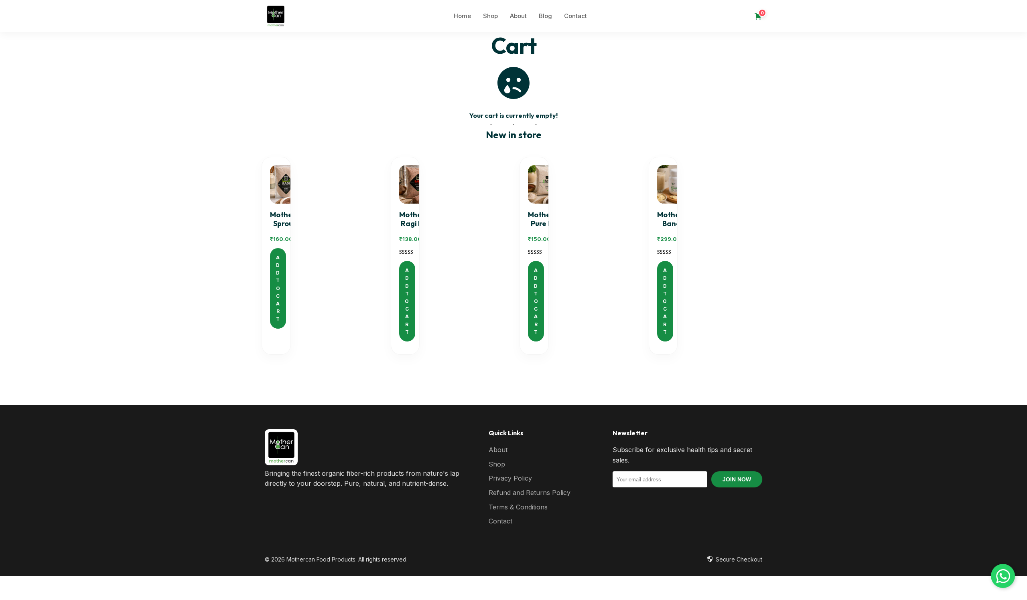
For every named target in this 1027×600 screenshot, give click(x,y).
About (518, 16)
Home (462, 16)
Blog (545, 16)
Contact (575, 16)
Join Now (737, 479)
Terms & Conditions (518, 507)
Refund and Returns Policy (529, 493)
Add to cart (278, 288)
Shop (490, 16)
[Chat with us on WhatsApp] (1003, 576)
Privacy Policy (510, 478)
